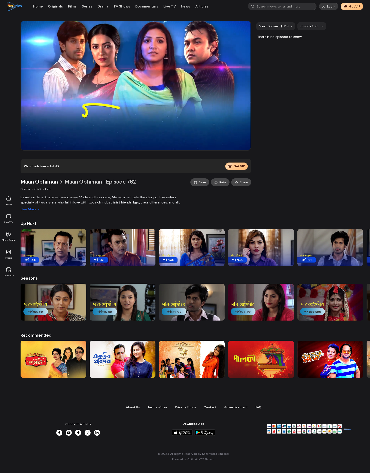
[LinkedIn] (97, 433)
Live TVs (8, 222)
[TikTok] (78, 433)
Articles (202, 6)
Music (8, 257)
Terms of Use (157, 407)
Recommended (36, 335)
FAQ (258, 407)
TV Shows (121, 6)
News (185, 6)
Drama (103, 6)
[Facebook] (59, 433)
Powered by (193, 459)
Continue (8, 275)
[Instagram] (88, 433)
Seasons (29, 278)
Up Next (29, 223)
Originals (55, 6)
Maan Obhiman (39, 181)
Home (9, 204)
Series (87, 6)
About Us (133, 407)
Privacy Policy (185, 407)
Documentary (146, 6)
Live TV (169, 6)
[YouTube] (69, 433)
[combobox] (275, 26)
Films (72, 6)
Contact (210, 407)
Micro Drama (8, 240)
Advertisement (236, 407)
